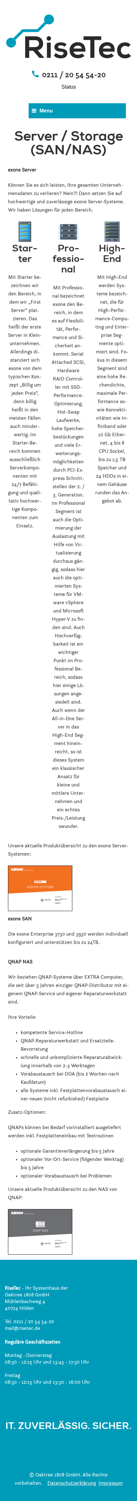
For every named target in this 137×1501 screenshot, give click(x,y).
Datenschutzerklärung (71, 1483)
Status (68, 87)
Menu (46, 110)
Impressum (110, 1483)
